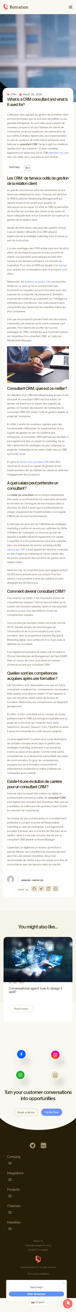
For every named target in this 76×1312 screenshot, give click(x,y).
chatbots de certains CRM (38, 281)
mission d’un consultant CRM (34, 462)
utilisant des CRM (16, 549)
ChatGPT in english (38, 1249)
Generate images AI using (38, 1245)
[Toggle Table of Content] (26, 168)
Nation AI (38, 1241)
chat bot (63, 265)
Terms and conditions (38, 1273)
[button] (34, 888)
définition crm (56, 153)
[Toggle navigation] (60, 7)
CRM (13, 94)
